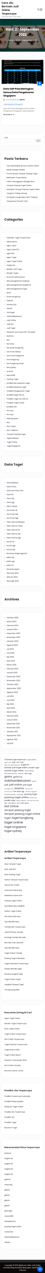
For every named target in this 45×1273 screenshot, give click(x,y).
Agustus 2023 (12, 645)
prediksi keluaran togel (16, 387)
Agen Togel (11, 257)
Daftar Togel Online (12, 911)
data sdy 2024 (13, 573)
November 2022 (13, 680)
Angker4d (11, 265)
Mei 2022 (10, 704)
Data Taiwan (12, 506)
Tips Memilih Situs (11, 921)
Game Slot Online (11, 885)
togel (7, 818)
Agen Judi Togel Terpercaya (12, 765)
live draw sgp (19, 791)
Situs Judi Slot (10, 869)
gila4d (7, 1190)
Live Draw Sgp (12, 518)
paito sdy (10, 557)
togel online (13, 822)
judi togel (27, 784)
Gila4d (9, 308)
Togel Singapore (14, 446)
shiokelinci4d (9, 1221)
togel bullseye (13, 438)
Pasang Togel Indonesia (14, 958)
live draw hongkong (15, 347)
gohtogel (8, 1211)
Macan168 (11, 375)
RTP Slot (10, 414)
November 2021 (13, 727)
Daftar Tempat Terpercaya (16, 879)
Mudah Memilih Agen (13, 969)
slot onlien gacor (23, 803)
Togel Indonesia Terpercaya (16, 963)
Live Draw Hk (12, 510)
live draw (10, 344)
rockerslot (8, 1232)
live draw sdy (8, 791)
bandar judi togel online (15, 767)
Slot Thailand (12, 430)
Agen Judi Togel (18, 762)
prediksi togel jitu (21, 800)
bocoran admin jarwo (16, 277)
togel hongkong (22, 818)
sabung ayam (12, 418)
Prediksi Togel (10, 1122)
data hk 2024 (12, 577)
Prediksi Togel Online (15, 403)
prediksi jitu (33, 798)
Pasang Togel (12, 379)
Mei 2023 (10, 657)
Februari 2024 (12, 625)
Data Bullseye (12, 482)
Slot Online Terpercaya (14, 1039)
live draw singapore (31, 791)
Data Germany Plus (15, 490)
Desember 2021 (13, 723)
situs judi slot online (33, 800)
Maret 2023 (11, 665)
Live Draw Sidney (14, 351)
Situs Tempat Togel (12, 864)
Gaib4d (10, 300)
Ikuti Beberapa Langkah (14, 906)
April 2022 (11, 708)
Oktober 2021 (12, 731)
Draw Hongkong (13, 296)
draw (9, 292)
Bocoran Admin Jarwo (13, 1070)
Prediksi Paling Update (13, 1101)
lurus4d (10, 371)
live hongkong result (15, 363)
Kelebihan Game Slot (13, 895)
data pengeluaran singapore (13, 104)
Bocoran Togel (10, 1127)
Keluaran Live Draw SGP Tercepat (21, 332)
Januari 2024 (12, 629)
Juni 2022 (10, 700)
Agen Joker (11, 245)
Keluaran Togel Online (13, 1106)
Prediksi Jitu (9, 1117)
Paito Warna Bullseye (16, 522)
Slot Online (11, 426)
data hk (20, 773)
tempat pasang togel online (22, 814)
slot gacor (12, 803)
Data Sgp (11, 502)
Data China (11, 486)
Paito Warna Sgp (14, 537)
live (8, 340)
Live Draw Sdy (12, 514)
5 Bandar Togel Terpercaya (18, 237)
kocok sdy (11, 549)
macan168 (8, 1216)
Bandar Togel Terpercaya (15, 1023)
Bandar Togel (12, 273)
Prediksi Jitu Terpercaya (14, 1112)
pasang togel (30, 794)
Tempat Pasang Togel (16, 434)
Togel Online (12, 442)
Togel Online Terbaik (13, 953)
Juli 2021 (10, 743)
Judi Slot (10, 324)
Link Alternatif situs (12, 916)
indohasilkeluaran (17, 781)
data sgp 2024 (13, 581)
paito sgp (11, 561)
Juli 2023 (10, 649)
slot (8, 422)
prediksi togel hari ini (15, 395)
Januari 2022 (12, 720)
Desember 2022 (13, 676)
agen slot (11, 253)
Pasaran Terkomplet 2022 (15, 1060)
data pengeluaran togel (17, 289)
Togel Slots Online (12, 1049)
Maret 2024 (11, 621)
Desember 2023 (13, 633)
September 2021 (14, 735)
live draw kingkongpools (17, 553)
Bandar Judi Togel (14, 269)
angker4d (25, 765)
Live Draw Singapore (15, 355)
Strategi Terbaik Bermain (15, 937)
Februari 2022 (12, 716)
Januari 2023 (12, 672)
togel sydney (13, 831)
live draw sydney (10, 794)
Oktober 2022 (12, 684)
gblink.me (17, 776)
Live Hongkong (13, 359)
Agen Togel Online (14, 261)
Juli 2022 (10, 696)
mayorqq (20, 794)
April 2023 (11, 661)
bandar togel (33, 767)
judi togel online (9, 789)
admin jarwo (12, 241)
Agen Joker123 (13, 249)
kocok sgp (11, 545)
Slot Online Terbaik (12, 1065)
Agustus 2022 (12, 692)
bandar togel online (14, 770)
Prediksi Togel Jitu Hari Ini (17, 399)
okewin (7, 1242)
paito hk (10, 565)
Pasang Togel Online (13, 900)
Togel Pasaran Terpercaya (15, 1044)
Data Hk (10, 494)
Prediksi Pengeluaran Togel (18, 391)
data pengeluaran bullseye (18, 281)
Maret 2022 (11, 712)
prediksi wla (12, 406)
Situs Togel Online (11, 1028)
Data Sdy (10, 498)
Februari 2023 (12, 668)
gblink (8, 776)
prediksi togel (9, 800)
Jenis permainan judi (13, 890)
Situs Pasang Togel (12, 874)
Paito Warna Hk (13, 530)
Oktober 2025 (12, 617)
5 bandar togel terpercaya (15, 759)
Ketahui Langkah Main (13, 974)
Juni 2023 (10, 653)
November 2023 (13, 637)
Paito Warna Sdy (14, 534)
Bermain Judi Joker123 (13, 942)
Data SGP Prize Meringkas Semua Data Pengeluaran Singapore (18, 92)
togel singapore (15, 827)
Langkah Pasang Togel (14, 984)
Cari (6, 137)
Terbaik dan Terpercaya (14, 927)
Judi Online (11, 320)
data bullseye (29, 771)
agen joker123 (31, 760)
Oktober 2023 (12, 641)
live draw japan (13, 569)
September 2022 (14, 688)
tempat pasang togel (17, 810)
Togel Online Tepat (12, 979)
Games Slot (11, 304)
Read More (7, 114)
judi (6, 784)
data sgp (28, 773)
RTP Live (10, 410)
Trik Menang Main (11, 990)
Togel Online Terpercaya (15, 1034)
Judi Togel (11, 328)
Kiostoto (10, 336)
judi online (15, 784)
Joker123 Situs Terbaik (13, 932)
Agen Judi (7, 762)
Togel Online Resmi (12, 1055)
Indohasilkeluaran (14, 316)
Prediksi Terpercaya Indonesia (17, 1096)
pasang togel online (16, 797)
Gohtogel (11, 312)
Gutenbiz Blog (9, 1267)
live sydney (11, 367)
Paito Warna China (14, 526)
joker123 (34, 781)
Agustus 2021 (12, 739)
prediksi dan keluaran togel (18, 383)
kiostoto (19, 788)
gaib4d (7, 1179)
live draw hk (29, 789)
